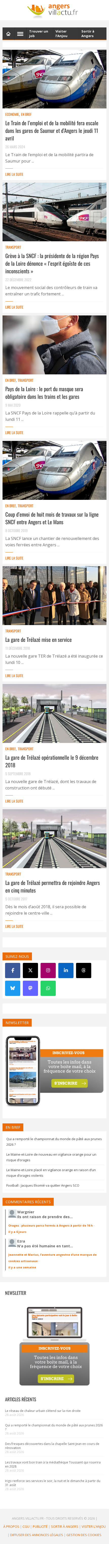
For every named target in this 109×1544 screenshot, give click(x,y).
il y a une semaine (22, 1267)
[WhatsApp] (48, 988)
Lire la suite (14, 174)
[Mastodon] (30, 988)
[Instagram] (48, 970)
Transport (13, 247)
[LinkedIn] (66, 970)
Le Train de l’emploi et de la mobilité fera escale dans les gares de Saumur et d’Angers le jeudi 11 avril (51, 130)
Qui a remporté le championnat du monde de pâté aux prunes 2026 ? (54, 1427)
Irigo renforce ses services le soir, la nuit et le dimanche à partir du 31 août (52, 1483)
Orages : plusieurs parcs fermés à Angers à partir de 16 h (50, 1225)
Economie (12, 114)
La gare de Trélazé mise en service (38, 639)
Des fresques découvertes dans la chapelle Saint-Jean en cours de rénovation (52, 1446)
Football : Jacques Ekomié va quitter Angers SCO (42, 1185)
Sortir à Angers (64, 1526)
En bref (26, 114)
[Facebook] (12, 970)
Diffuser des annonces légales (36, 1535)
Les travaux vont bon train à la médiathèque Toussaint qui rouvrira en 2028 (53, 1464)
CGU (26, 1526)
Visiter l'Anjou (94, 1526)
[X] (30, 970)
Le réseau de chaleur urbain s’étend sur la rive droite (43, 1411)
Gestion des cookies (83, 1535)
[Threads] (83, 970)
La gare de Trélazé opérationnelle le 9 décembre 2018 (51, 761)
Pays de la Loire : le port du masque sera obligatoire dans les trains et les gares (44, 392)
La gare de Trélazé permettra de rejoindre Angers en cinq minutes (52, 886)
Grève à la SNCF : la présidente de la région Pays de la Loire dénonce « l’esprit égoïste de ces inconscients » (52, 263)
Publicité (40, 1526)
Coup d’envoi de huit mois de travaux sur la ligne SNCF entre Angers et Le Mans (52, 518)
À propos (11, 1526)
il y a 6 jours (17, 1232)
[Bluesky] (12, 988)
